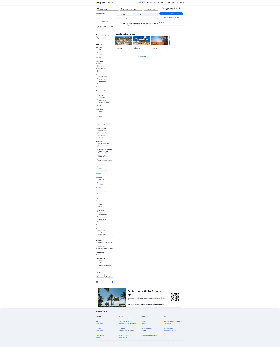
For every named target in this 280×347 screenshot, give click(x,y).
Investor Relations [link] (99, 330)
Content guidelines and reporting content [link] (149, 335)
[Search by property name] (104, 38)
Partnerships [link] (98, 325)
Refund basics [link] (167, 325)
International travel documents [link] (170, 330)
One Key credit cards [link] (123, 337)
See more (98, 57)
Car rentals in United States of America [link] (126, 330)
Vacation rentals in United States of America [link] (127, 323)
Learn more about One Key (171, 17)
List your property (158, 2)
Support (168, 2)
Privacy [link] (142, 318)
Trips (173, 2)
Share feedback (142, 56)
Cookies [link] (143, 321)
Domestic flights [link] (122, 328)
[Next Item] (170, 43)
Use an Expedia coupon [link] (168, 328)
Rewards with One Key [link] (123, 335)
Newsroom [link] (98, 328)
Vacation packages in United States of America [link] (128, 325)
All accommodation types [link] (124, 332)
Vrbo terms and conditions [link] (146, 328)
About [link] (97, 318)
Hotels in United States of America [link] (125, 321)
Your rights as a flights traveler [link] (170, 332)
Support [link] (165, 318)
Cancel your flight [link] (167, 323)
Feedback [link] (98, 337)
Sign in (182, 2)
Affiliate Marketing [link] (100, 335)
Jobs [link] (97, 321)
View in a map (105, 21)
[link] (171, 22)
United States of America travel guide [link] (126, 318)
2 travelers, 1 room (151, 9)
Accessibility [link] (143, 330)
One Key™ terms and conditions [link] (147, 325)
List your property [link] (99, 323)
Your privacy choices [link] (145, 332)
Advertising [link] (98, 332)
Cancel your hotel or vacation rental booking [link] (172, 321)
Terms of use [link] (143, 323)
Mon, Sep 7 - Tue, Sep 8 (129, 9)
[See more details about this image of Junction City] (166, 43)
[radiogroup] (142, 14)
